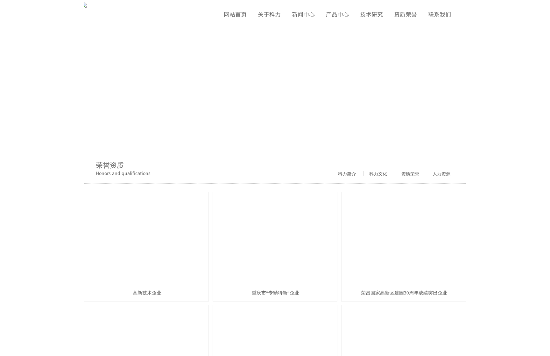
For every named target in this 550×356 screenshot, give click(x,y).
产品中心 (337, 14)
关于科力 (269, 14)
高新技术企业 (147, 292)
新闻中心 (303, 14)
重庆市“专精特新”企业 (275, 292)
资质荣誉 (120, 135)
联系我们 (439, 14)
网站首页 (93, 135)
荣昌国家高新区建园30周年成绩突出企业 (404, 292)
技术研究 (371, 14)
